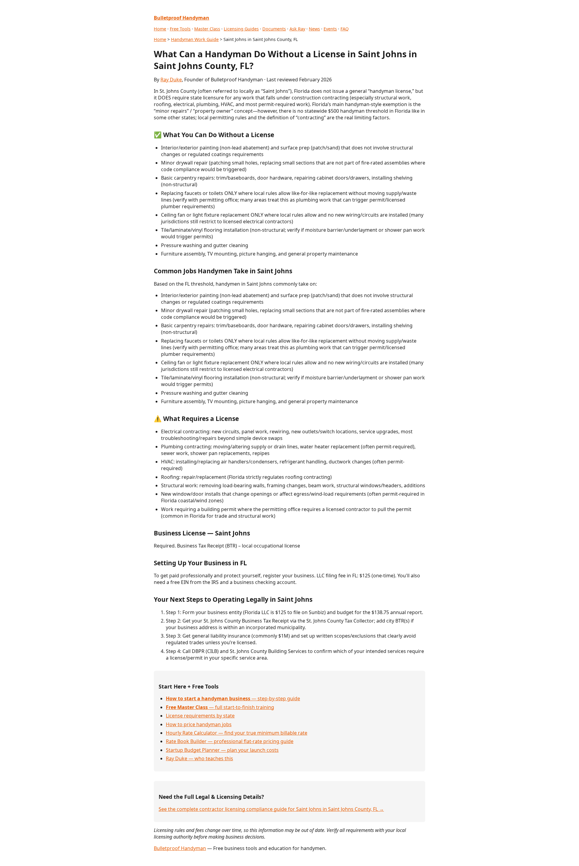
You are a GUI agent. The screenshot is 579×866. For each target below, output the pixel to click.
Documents (274, 29)
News (314, 29)
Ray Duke (171, 79)
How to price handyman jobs (199, 724)
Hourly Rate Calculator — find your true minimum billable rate (236, 733)
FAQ (344, 29)
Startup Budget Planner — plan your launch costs (222, 750)
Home (160, 29)
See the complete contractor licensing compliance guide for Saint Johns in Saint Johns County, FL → (271, 809)
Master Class (207, 29)
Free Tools (180, 29)
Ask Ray (297, 29)
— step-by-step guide (233, 698)
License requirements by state (200, 715)
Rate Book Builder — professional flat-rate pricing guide (229, 741)
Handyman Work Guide (195, 39)
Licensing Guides (241, 29)
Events (330, 29)
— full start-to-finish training (220, 707)
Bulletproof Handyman (180, 848)
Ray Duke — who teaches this (199, 758)
